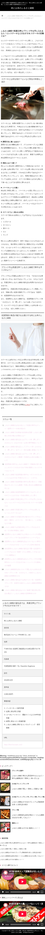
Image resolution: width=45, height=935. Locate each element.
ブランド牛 (15, 770)
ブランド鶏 (40, 797)
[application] (22, 881)
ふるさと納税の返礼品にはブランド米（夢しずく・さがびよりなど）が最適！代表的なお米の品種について (23, 457)
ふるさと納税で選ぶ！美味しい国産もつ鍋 (27, 789)
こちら (27, 404)
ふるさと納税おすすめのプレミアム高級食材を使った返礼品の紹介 (21, 852)
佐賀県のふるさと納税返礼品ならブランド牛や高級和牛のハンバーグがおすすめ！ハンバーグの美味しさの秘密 (23, 562)
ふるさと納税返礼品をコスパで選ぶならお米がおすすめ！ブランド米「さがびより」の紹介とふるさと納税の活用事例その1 (23, 572)
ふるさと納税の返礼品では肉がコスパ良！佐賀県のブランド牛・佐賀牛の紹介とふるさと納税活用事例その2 (23, 583)
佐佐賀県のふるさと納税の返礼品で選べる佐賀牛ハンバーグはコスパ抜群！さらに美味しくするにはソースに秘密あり (23, 552)
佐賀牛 (21, 770)
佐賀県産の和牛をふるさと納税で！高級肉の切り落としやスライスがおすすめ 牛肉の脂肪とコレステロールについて (23, 467)
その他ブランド (16, 784)
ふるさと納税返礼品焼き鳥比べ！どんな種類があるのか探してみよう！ (22, 856)
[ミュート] (38, 892)
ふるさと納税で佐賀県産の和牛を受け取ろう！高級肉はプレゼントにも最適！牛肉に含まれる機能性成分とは (23, 485)
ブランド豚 (33, 797)
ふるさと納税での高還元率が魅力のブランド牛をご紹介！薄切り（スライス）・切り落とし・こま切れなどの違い (23, 520)
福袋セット (15, 823)
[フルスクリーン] (42, 892)
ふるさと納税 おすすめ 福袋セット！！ (26, 828)
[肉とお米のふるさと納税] (22, 8)
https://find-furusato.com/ (13, 745)
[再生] (3, 892)
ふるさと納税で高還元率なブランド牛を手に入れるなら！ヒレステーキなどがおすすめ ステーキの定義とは (23, 502)
